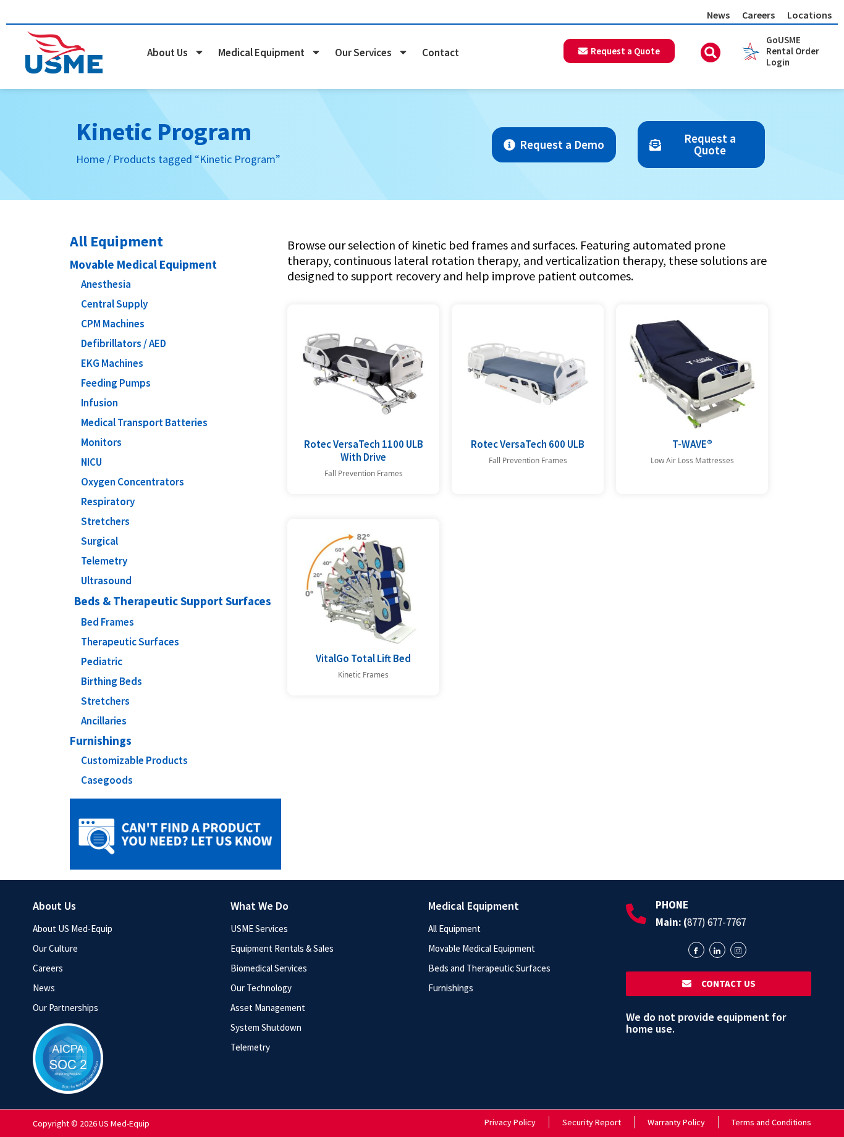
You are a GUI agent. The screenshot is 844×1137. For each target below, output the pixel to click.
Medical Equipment (261, 52)
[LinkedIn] (717, 950)
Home (90, 159)
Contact (440, 52)
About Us (167, 52)
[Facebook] (696, 950)
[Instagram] (738, 950)
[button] (710, 52)
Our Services (363, 52)
